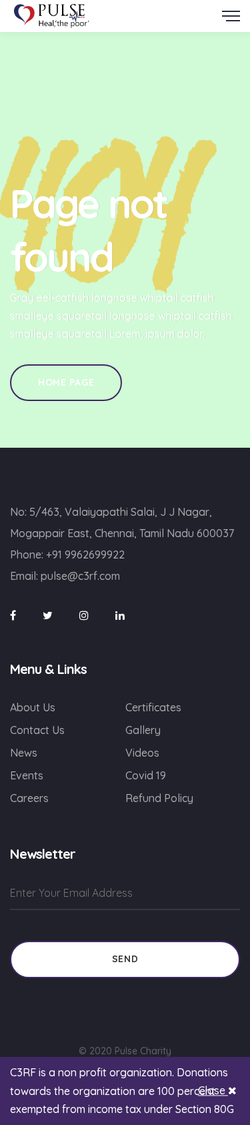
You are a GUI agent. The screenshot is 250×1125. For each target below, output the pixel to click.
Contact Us (37, 730)
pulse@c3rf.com (80, 576)
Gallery (143, 730)
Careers (29, 798)
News (23, 752)
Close (213, 1091)
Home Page (66, 382)
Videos (142, 752)
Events (26, 775)
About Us (32, 707)
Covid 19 (145, 775)
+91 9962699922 (85, 554)
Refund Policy (159, 798)
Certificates (153, 707)
